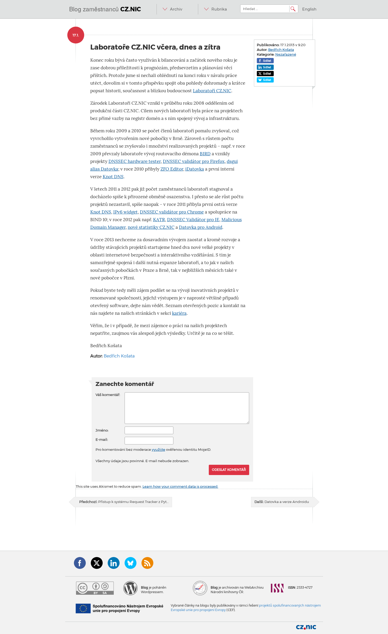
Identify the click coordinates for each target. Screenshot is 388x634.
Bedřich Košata (119, 356)
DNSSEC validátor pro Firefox (194, 161)
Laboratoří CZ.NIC (212, 91)
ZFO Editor (171, 169)
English (309, 9)
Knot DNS (113, 177)
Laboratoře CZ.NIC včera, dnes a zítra (155, 47)
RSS (147, 563)
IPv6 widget (125, 212)
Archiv (176, 9)
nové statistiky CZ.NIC (151, 227)
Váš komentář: (108, 395)
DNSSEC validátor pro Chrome (172, 212)
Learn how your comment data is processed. (180, 486)
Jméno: (102, 430)
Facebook (80, 563)
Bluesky (130, 563)
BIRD (205, 154)
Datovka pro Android (200, 227)
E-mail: (102, 439)
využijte (158, 449)
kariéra (179, 313)
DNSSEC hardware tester (134, 161)
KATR (159, 219)
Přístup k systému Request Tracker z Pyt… (124, 502)
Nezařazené (285, 54)
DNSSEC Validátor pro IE (193, 219)
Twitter (97, 563)
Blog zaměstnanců (105, 8)
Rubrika (219, 9)
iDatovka (194, 169)
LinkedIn (114, 563)
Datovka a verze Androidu (281, 502)
